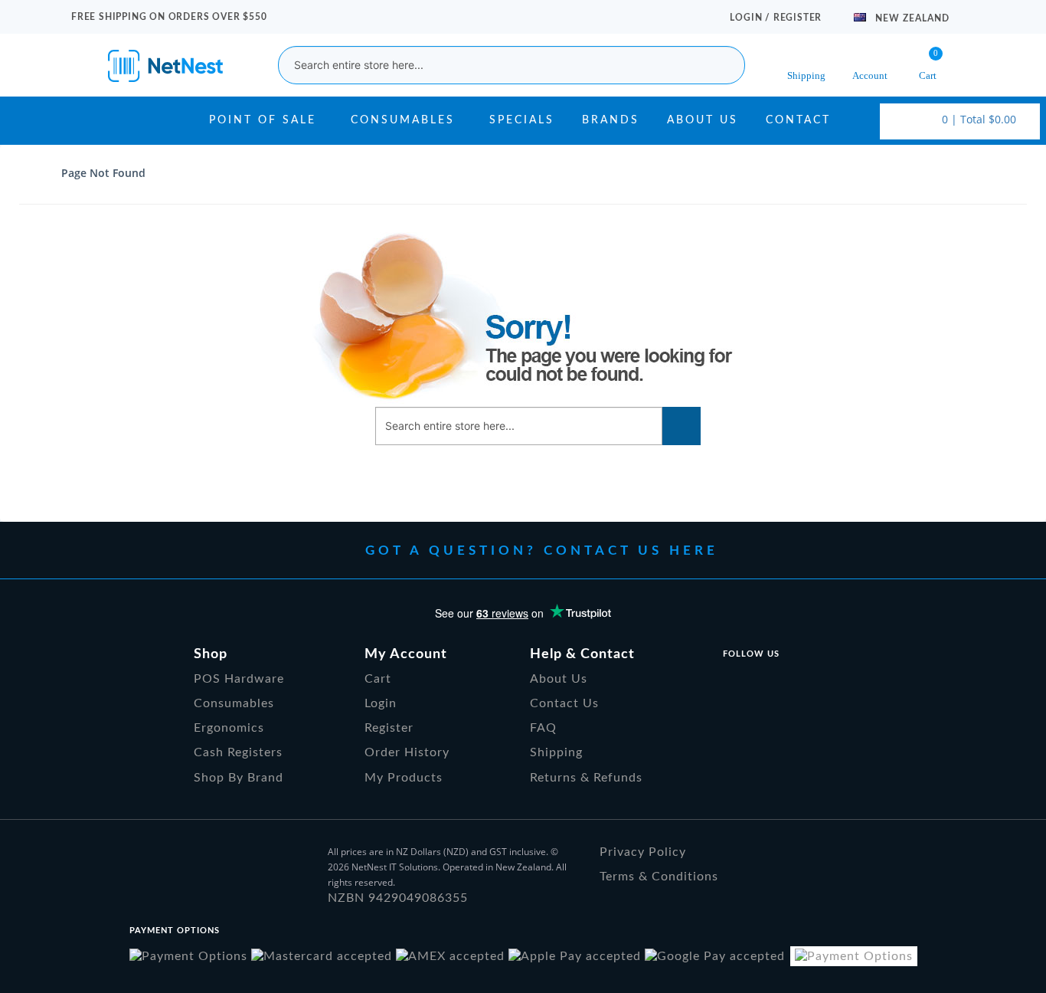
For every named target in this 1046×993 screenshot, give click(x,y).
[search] (722, 65)
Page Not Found (103, 173)
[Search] (681, 426)
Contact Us (564, 703)
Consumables (403, 120)
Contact (798, 120)
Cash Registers (238, 752)
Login (380, 703)
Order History (406, 752)
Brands (610, 120)
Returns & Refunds (586, 778)
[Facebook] (730, 684)
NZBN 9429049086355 (398, 898)
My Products (403, 778)
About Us (702, 120)
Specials (521, 120)
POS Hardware (239, 679)
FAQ (543, 728)
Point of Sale (262, 120)
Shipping (556, 752)
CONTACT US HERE (631, 550)
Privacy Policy (643, 852)
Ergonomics (229, 728)
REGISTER (797, 17)
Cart (377, 679)
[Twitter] (768, 684)
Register (388, 728)
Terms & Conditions (659, 876)
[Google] (807, 684)
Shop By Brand (238, 778)
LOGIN (747, 17)
